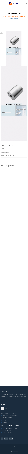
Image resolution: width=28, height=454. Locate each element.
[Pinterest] (12, 438)
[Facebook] (5, 438)
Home (4, 16)
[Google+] (10, 438)
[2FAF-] (14, 3)
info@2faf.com (6, 422)
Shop (9, 16)
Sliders (22, 16)
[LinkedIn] (7, 438)
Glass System (15, 16)
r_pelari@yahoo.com (7, 434)
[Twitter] (2, 438)
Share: (2, 155)
